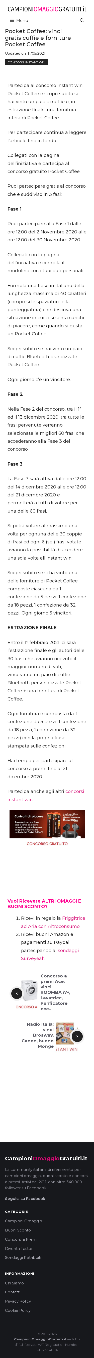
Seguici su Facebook (25, 1198)
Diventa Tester (19, 1248)
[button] (81, 20)
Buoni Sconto (18, 1230)
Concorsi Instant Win (26, 62)
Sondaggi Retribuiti (23, 1257)
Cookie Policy (18, 1310)
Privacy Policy (18, 1301)
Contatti (12, 1292)
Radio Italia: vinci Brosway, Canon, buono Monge (38, 1035)
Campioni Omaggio (23, 1221)
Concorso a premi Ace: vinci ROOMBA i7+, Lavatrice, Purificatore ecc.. (55, 992)
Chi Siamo (14, 1283)
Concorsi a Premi (21, 1239)
